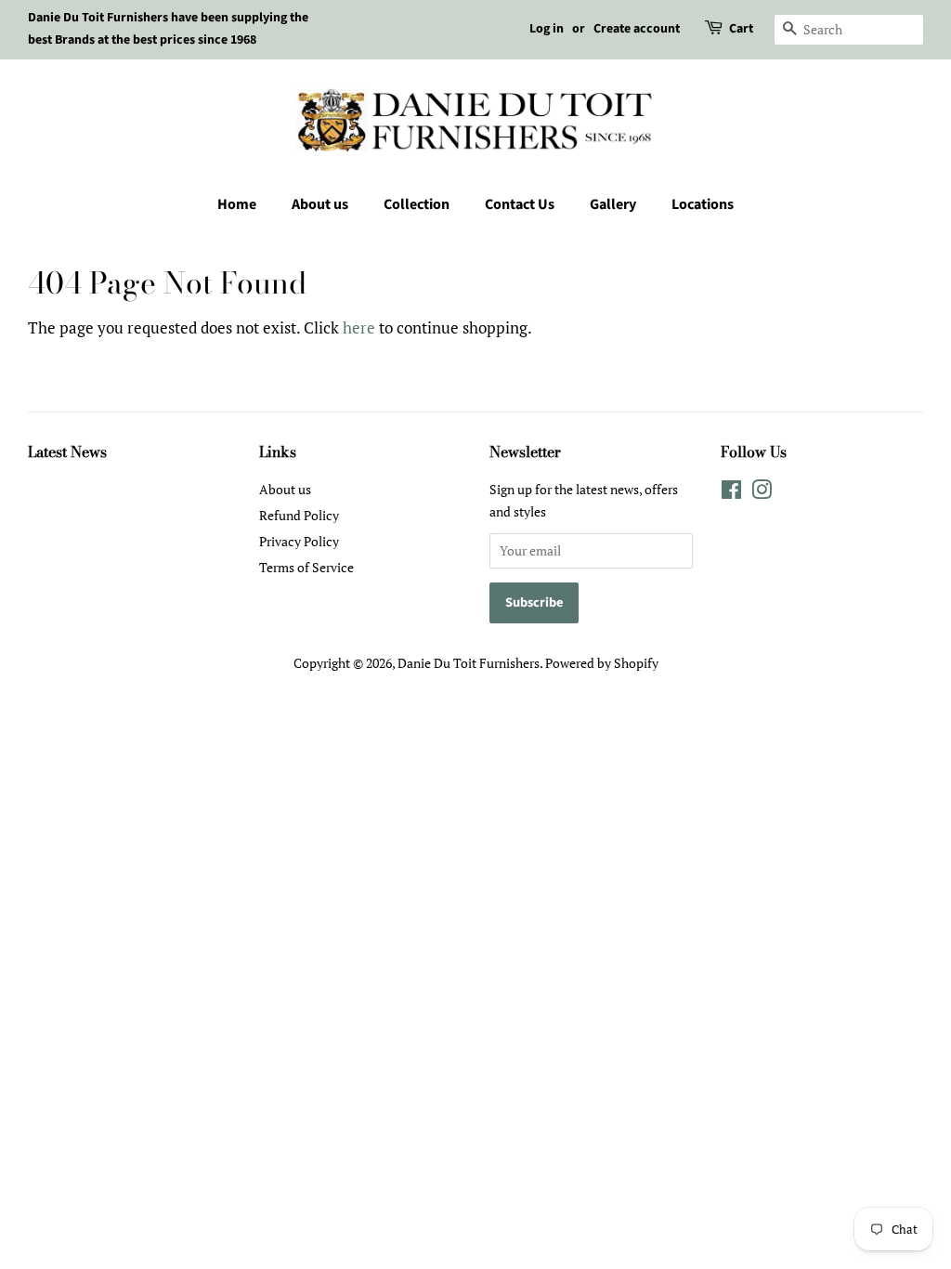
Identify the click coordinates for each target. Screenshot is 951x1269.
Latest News (67, 451)
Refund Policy (299, 515)
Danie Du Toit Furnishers (468, 663)
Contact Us (519, 204)
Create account (636, 29)
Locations (702, 204)
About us (320, 204)
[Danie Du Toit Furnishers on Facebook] (731, 493)
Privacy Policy (299, 541)
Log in (546, 29)
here (359, 327)
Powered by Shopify (601, 663)
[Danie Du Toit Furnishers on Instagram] (761, 493)
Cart (741, 29)
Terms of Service (306, 567)
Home (236, 204)
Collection (416, 204)
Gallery (613, 204)
